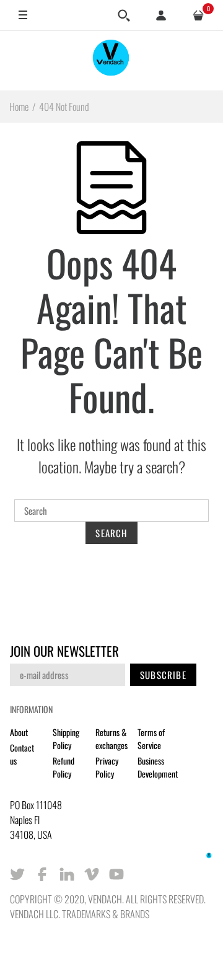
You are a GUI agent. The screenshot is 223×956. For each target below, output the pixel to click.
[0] (198, 15)
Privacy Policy (106, 767)
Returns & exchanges (111, 739)
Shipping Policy (66, 739)
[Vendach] (111, 60)
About (19, 732)
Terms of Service (151, 739)
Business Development (158, 767)
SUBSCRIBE (163, 675)
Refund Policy (63, 767)
